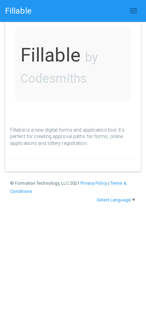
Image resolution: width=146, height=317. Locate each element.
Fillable (18, 11)
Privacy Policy (93, 183)
